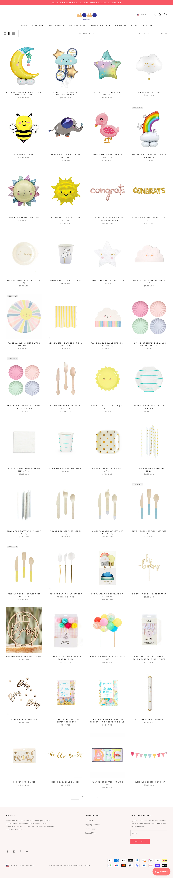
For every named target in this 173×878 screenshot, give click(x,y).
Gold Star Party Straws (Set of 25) (149, 469)
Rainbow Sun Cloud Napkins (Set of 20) (107, 344)
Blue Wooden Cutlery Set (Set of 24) (149, 532)
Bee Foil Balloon (24, 155)
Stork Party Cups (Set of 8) (65, 280)
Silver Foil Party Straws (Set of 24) (24, 532)
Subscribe (140, 841)
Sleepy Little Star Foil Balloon (107, 93)
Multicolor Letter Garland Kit (107, 783)
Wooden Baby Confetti (24, 719)
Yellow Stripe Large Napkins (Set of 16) (65, 344)
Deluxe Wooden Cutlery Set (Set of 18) (66, 407)
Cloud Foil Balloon (149, 92)
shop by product (100, 25)
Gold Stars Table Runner (149, 719)
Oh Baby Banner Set (24, 782)
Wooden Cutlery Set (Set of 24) (66, 532)
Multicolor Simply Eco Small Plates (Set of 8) (24, 407)
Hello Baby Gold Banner (65, 782)
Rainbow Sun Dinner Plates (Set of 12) (24, 344)
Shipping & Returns (92, 825)
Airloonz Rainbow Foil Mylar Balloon (149, 156)
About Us (147, 25)
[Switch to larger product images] (5, 33)
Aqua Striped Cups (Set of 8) (65, 468)
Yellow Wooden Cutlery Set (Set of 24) (24, 595)
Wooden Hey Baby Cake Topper (24, 657)
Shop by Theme (77, 25)
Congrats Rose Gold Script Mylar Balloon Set (107, 219)
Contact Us (89, 820)
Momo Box (37, 25)
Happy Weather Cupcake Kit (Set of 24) (107, 595)
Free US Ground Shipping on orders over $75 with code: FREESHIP (86, 2)
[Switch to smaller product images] (9, 33)
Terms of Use (90, 833)
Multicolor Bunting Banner (149, 782)
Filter (164, 33)
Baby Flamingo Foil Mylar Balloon (107, 156)
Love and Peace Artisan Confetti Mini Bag (65, 720)
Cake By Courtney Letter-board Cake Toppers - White (149, 658)
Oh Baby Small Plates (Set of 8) (23, 281)
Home (24, 25)
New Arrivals (56, 25)
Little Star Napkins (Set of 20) (107, 280)
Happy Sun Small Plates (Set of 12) (107, 407)
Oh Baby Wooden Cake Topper (149, 594)
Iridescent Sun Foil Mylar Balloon (66, 219)
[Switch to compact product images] (13, 33)
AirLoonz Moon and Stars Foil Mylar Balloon (23, 93)
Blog (134, 25)
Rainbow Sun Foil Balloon (23, 217)
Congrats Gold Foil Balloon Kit (149, 219)
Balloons (120, 25)
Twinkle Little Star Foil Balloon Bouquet (66, 93)
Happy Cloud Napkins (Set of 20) (149, 281)
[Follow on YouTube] (27, 851)
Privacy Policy (90, 829)
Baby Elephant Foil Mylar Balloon (66, 156)
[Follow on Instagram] (14, 851)
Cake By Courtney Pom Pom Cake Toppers (65, 658)
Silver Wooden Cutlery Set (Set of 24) (107, 532)
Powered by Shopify (81, 865)
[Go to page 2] (98, 797)
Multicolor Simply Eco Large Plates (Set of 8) (149, 344)
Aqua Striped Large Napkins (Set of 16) (24, 469)
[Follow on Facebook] (7, 851)
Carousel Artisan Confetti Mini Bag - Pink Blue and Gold (107, 720)
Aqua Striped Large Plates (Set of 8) (149, 407)
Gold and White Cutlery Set (66, 594)
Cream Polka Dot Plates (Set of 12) (107, 469)
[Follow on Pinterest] (20, 851)
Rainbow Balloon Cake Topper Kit (107, 658)
